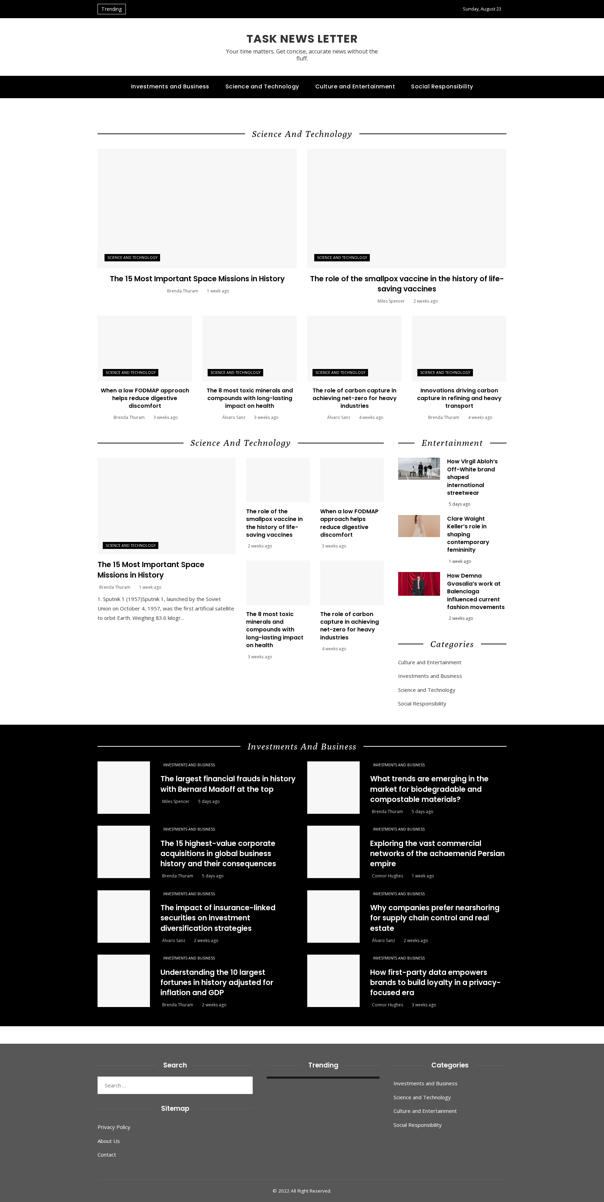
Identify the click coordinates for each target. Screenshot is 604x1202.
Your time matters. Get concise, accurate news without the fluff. (302, 55)
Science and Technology (132, 257)
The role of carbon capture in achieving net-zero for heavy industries (354, 398)
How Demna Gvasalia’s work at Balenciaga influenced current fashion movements (476, 591)
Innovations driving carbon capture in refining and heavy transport (459, 398)
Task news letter (302, 38)
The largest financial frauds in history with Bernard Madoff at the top (228, 784)
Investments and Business (430, 676)
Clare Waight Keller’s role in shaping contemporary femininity (468, 534)
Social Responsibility (422, 703)
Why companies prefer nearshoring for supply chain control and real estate (434, 918)
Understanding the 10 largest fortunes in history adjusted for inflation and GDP (216, 982)
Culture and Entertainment (429, 662)
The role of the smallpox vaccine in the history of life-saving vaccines (407, 284)
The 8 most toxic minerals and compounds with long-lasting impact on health (250, 398)
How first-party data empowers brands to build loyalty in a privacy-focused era (435, 982)
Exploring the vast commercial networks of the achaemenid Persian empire (437, 853)
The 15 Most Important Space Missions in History (197, 279)
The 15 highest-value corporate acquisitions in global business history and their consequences (218, 853)
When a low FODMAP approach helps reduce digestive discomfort (145, 398)
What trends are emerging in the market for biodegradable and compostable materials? (429, 789)
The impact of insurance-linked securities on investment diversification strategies (217, 918)
